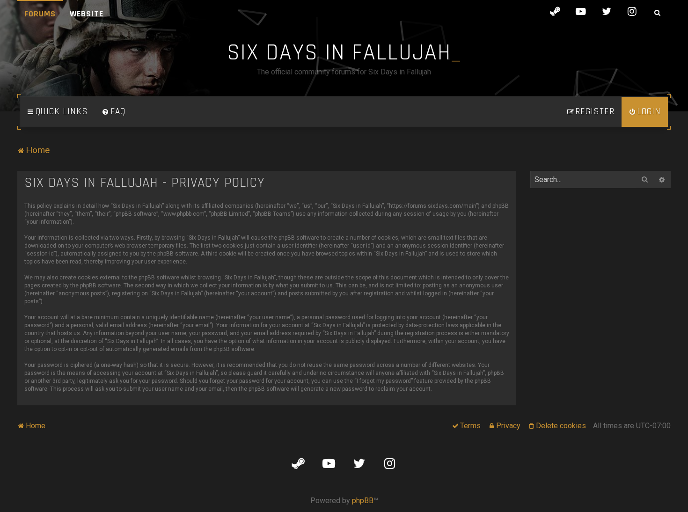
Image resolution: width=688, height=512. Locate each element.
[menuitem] (113, 112)
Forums (40, 13)
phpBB (362, 500)
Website (86, 13)
